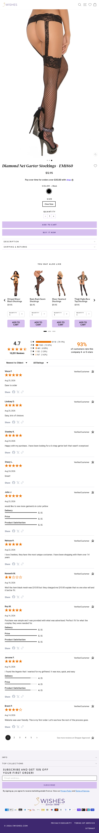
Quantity (49, 211)
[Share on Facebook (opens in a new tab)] (13, 392)
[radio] (49, 342)
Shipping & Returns (15, 247)
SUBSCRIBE (49, 785)
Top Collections (12, 763)
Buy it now (49, 232)
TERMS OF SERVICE (84, 823)
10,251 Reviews (17, 353)
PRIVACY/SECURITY (61, 823)
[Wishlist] (90, 4)
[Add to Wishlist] (95, 165)
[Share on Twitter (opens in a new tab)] (18, 392)
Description (11, 241)
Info (5, 757)
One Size (49, 204)
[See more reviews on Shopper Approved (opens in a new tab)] (22, 392)
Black (49, 191)
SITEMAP (90, 828)
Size (49, 199)
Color (49, 186)
